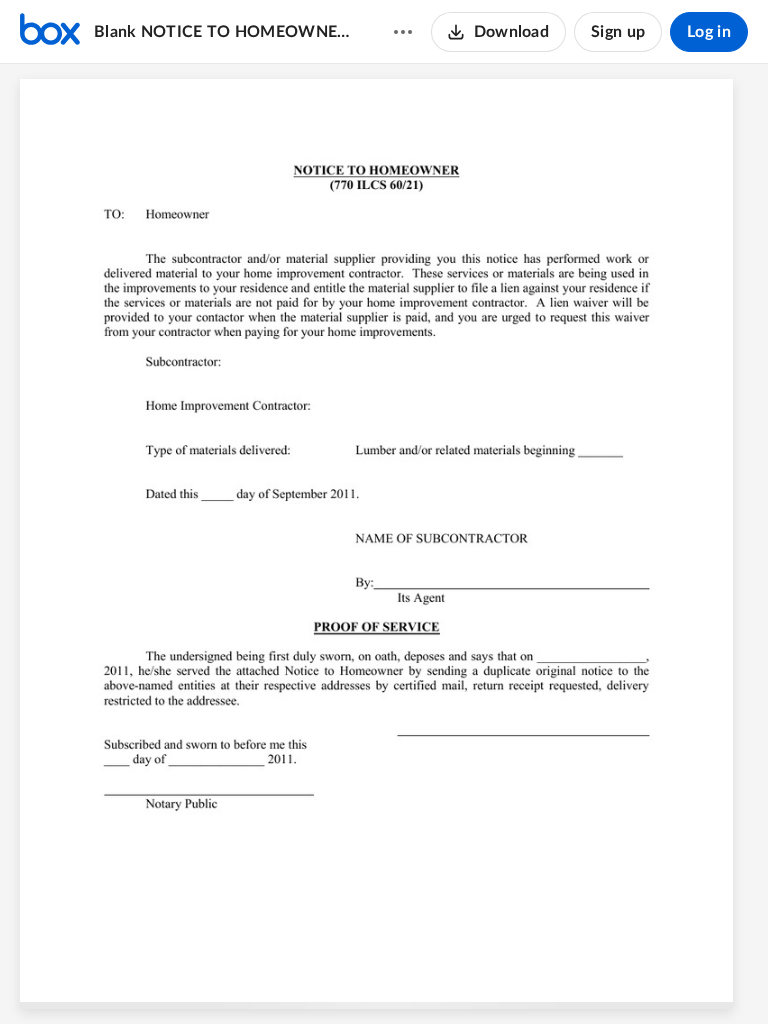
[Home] (50, 32)
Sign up (618, 32)
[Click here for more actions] (403, 32)
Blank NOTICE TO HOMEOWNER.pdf (224, 32)
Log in (709, 32)
